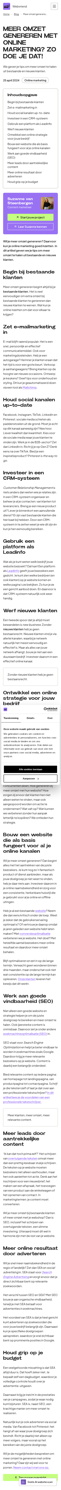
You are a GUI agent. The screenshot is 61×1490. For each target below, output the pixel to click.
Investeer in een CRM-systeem (28, 118)
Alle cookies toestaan (30, 769)
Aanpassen (29, 778)
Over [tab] (50, 718)
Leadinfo (13, 570)
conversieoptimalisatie (35, 933)
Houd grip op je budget (23, 181)
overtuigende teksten (23, 1158)
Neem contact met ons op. (31, 1467)
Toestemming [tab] (11, 718)
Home (6, 14)
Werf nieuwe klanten (21, 129)
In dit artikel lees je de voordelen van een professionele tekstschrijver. (28, 1097)
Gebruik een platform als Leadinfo (30, 123)
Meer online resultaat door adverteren (25, 174)
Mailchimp (30, 387)
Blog (16, 14)
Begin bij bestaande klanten (26, 102)
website (40, 910)
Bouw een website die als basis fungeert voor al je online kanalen (29, 146)
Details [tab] (30, 718)
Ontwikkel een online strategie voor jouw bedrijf (27, 136)
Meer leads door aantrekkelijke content (28, 165)
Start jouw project (32, 217)
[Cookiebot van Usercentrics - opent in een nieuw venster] (43, 709)
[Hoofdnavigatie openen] (54, 6)
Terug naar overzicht (32, 1477)
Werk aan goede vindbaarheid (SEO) (27, 155)
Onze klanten (27, 979)
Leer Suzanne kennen (32, 226)
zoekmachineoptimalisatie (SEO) (25, 1033)
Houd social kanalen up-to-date (29, 113)
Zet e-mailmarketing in (22, 107)
